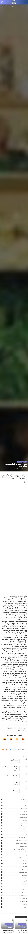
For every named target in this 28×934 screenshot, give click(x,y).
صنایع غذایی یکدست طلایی (12, 775)
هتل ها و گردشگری (23, 898)
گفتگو (25, 878)
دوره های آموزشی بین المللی (20, 849)
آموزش (25, 802)
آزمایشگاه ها (24, 799)
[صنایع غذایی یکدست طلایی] (23, 776)
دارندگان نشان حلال (22, 837)
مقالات (25, 886)
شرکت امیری (15, 782)
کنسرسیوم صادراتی (22, 872)
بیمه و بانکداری (23, 817)
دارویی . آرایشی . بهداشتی (21, 843)
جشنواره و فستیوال (22, 828)
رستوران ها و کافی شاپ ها (21, 857)
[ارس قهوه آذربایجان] (23, 761)
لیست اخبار (24, 883)
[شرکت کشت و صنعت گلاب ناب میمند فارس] (23, 768)
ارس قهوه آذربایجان (14, 760)
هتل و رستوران (23, 901)
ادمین (26, 468)
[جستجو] (2, 2)
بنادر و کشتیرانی (23, 814)
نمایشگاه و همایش (23, 895)
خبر (15, 728)
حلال (19, 728)
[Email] (2, 749)
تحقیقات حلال (24, 823)
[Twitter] (10, 749)
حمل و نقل (24, 834)
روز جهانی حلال (23, 860)
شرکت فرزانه (15, 790)
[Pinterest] (6, 749)
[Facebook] (14, 749)
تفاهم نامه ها (24, 825)
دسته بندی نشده (23, 846)
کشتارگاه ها (24, 869)
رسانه (25, 854)
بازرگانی (25, 811)
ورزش (25, 907)
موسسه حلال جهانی (21, 730)
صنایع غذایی (20, 461)
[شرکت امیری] (23, 783)
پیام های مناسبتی (23, 820)
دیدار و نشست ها (23, 852)
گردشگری (24, 875)
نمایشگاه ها (24, 892)
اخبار (25, 461)
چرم (26, 831)
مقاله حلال (24, 889)
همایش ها (25, 904)
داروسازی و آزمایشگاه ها (21, 840)
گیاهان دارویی (24, 881)
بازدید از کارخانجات (23, 808)
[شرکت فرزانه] (23, 791)
